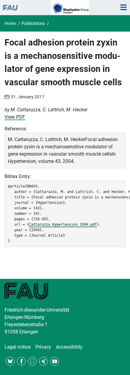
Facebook (21, 361)
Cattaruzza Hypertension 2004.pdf (63, 224)
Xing (43, 361)
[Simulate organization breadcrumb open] (10, 7)
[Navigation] (123, 7)
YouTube (54, 361)
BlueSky (10, 361)
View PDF (15, 117)
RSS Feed (32, 361)
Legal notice (18, 347)
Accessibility (69, 347)
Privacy (43, 347)
